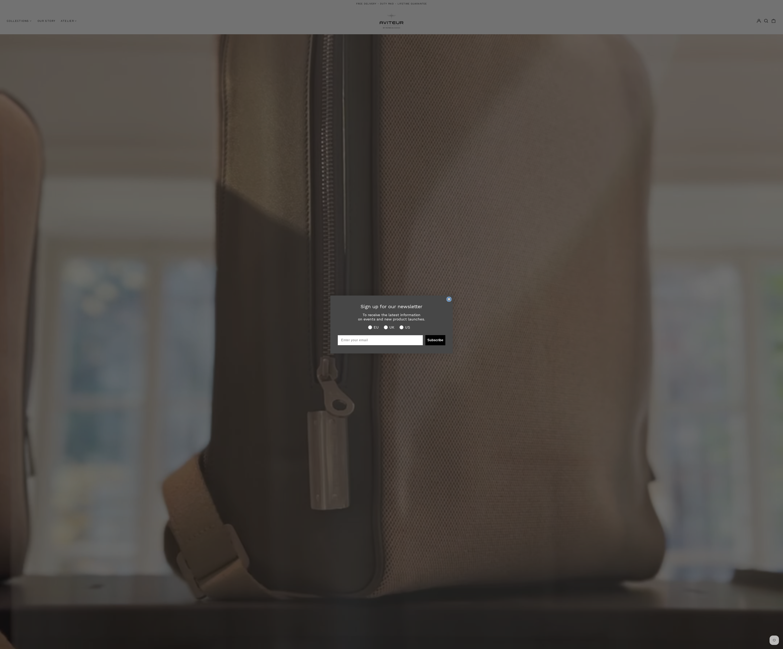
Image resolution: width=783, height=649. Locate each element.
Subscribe (435, 340)
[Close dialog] (449, 299)
